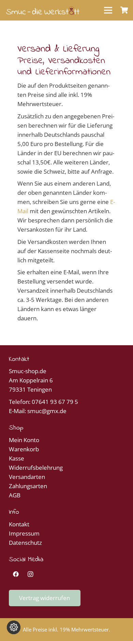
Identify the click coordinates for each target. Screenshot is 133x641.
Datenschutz (25, 543)
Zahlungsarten (28, 486)
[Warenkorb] (124, 10)
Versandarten (27, 477)
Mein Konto (24, 440)
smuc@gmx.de (46, 411)
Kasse (16, 458)
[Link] (43, 10)
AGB (14, 495)
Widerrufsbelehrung (36, 467)
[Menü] (108, 10)
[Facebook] (16, 574)
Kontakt (19, 524)
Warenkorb (24, 449)
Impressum (24, 533)
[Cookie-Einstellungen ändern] (13, 627)
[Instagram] (30, 574)
